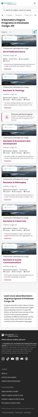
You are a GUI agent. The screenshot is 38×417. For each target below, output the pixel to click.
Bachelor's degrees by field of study (13, 399)
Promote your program (9, 377)
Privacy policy (19, 412)
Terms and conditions (8, 412)
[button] (10, 32)
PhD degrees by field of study (11, 403)
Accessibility (27, 412)
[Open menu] (34, 3)
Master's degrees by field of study (12, 395)
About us (4, 373)
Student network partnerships (11, 381)
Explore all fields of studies (10, 391)
